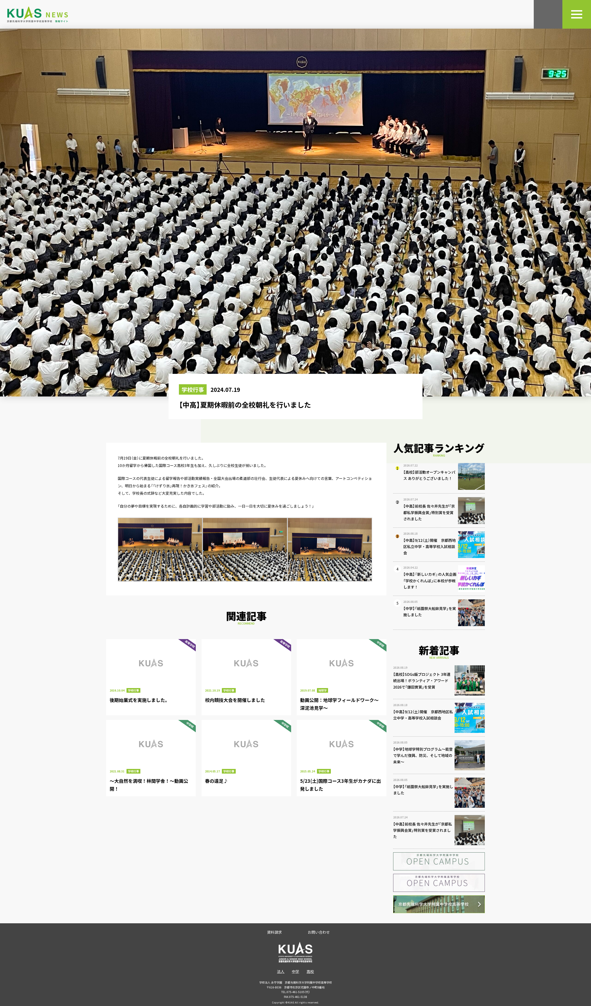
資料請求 (274, 932)
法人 (280, 971)
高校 (310, 971)
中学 (295, 971)
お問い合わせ (319, 932)
